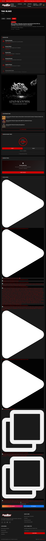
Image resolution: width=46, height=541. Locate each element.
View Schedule (7, 43)
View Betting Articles (9, 55)
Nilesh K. (43, 539)
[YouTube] (7, 522)
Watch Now (7, 49)
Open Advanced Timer (23, 153)
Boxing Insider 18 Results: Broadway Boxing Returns (15, 124)
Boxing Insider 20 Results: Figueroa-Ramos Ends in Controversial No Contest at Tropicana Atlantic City (24, 116)
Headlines (3, 534)
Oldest (14, 18)
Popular (8, 18)
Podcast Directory (35, 5)
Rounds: (21, 150)
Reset (33, 148)
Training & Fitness (29, 5)
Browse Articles (8, 67)
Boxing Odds (3, 530)
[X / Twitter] (2, 522)
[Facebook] (10, 522)
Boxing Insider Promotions (13, 5)
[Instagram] (5, 522)
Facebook (34, 506)
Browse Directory (8, 61)
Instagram (13, 506)
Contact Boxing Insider (28, 521)
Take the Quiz (23, 172)
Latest (3, 18)
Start (12, 148)
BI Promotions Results (5, 528)
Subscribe (34, 533)
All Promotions (23, 129)
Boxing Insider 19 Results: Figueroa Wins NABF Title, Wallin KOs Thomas (19, 120)
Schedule (26, 518)
